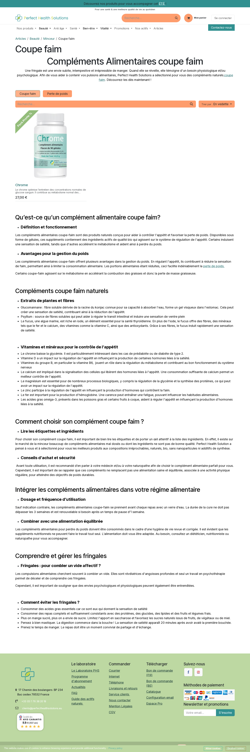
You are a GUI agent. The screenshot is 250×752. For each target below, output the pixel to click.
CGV (112, 712)
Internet (114, 676)
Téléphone (116, 682)
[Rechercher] (176, 18)
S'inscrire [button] (225, 712)
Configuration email (160, 697)
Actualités (78, 687)
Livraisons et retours (123, 688)
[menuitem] (26, 28)
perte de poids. (213, 266)
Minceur (49, 38)
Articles (20, 38)
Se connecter (223, 18)
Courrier (114, 670)
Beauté (34, 38)
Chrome (21, 185)
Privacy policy (115, 748)
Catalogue (153, 691)
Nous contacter (120, 700)
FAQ (74, 693)
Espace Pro (154, 703)
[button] (217, 104)
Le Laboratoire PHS (85, 670)
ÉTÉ (162, 3)
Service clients (119, 694)
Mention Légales (120, 706)
